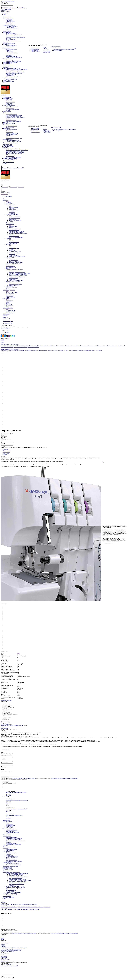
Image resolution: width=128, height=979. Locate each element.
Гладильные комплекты (31, 347)
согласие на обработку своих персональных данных (24, 778)
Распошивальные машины (7, 350)
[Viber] (9, 336)
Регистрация (3, 10)
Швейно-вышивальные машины (95, 350)
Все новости (3, 902)
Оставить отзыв (4, 728)
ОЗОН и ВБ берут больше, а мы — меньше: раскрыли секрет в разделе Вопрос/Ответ (20, 909)
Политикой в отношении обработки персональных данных (64, 778)
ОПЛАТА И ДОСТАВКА (12, 292)
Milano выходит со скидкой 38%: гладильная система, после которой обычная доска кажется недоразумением (25, 907)
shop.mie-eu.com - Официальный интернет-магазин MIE (9, 965)
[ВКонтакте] (1, 336)
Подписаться (3, 934)
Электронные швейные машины (46, 350)
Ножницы (109, 345)
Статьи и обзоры (4, 953)
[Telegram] (14, 336)
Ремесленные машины (82, 350)
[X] (7, 336)
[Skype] (12, 336)
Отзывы (2, 955)
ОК (13, 977)
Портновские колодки (102, 345)
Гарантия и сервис (5, 941)
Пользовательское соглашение (7, 951)
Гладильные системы (13, 207)
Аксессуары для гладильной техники (17, 272)
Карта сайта (3, 946)
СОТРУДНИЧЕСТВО (11, 310)
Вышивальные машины (18, 350)
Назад (7, 201)
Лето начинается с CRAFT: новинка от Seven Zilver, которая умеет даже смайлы (19, 904)
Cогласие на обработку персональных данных (11, 949)
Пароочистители (33, 345)
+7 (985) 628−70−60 (5, 11)
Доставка (3, 944)
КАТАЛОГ (8, 202)
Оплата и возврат (4, 943)
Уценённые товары (92, 345)
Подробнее (8, 795)
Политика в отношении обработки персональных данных (14, 947)
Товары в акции (4, 345)
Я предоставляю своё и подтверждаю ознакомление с (40, 778)
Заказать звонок (4, 194)
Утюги (37, 347)
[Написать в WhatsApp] (2, 183)
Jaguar (18, 653)
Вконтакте (7, 330)
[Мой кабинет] (1, 166)
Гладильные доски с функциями (72, 345)
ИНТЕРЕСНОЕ (9, 300)
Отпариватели (12, 246)
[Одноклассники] (3, 336)
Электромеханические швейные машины (63, 350)
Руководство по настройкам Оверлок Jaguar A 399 (12, 725)
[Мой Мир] (5, 336)
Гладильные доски (84, 345)
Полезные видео (4, 956)
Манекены (11, 240)
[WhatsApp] (10, 336)
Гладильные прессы (13, 260)
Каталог (2, 936)
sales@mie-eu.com (6, 328)
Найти (2, 976)
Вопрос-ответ (4, 957)
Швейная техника (13, 226)
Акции (2, 939)
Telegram (7, 332)
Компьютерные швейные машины (31, 350)
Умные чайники (22, 347)
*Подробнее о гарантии (6, 700)
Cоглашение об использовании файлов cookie (11, 950)
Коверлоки (75, 350)
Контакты (3, 945)
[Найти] (1, 6)
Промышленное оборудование (15, 284)
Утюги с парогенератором (14, 216)
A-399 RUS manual (5, 724)
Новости (2, 938)
